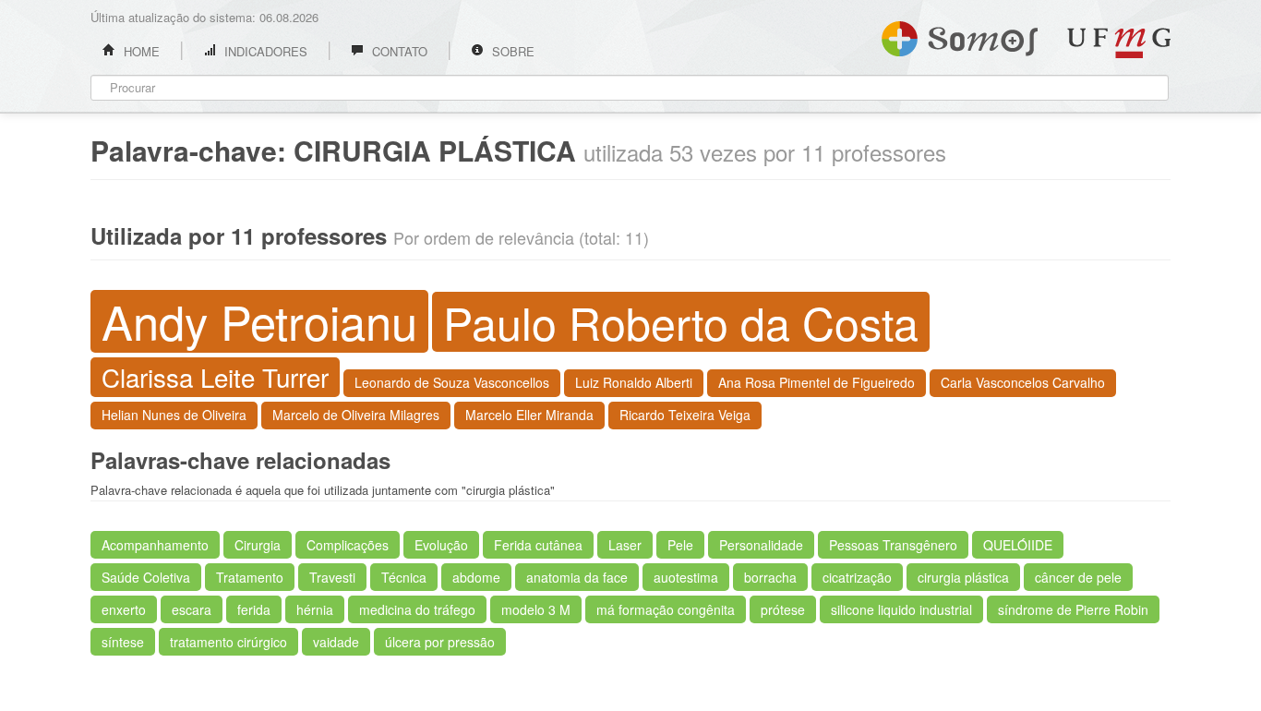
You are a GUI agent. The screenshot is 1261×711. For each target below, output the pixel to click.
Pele (680, 545)
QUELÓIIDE (1017, 545)
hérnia (314, 609)
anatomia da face (577, 577)
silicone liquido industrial (901, 609)
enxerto (124, 609)
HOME (140, 51)
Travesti (332, 577)
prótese (783, 609)
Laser (625, 545)
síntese (123, 642)
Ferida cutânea (538, 545)
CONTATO (397, 51)
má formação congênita (665, 609)
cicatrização (857, 577)
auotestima (686, 577)
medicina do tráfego (417, 609)
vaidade (336, 642)
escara (191, 609)
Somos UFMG (959, 35)
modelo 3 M (535, 609)
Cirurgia (257, 545)
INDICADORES (264, 51)
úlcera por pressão (440, 642)
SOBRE (511, 51)
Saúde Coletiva (146, 577)
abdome (476, 577)
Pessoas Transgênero (893, 545)
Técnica (403, 577)
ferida (253, 609)
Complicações (347, 545)
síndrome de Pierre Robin (1073, 609)
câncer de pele (1078, 577)
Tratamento (249, 577)
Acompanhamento (155, 545)
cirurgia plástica (963, 577)
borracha (770, 577)
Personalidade (761, 545)
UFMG (1119, 43)
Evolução (441, 545)
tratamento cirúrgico (228, 642)
